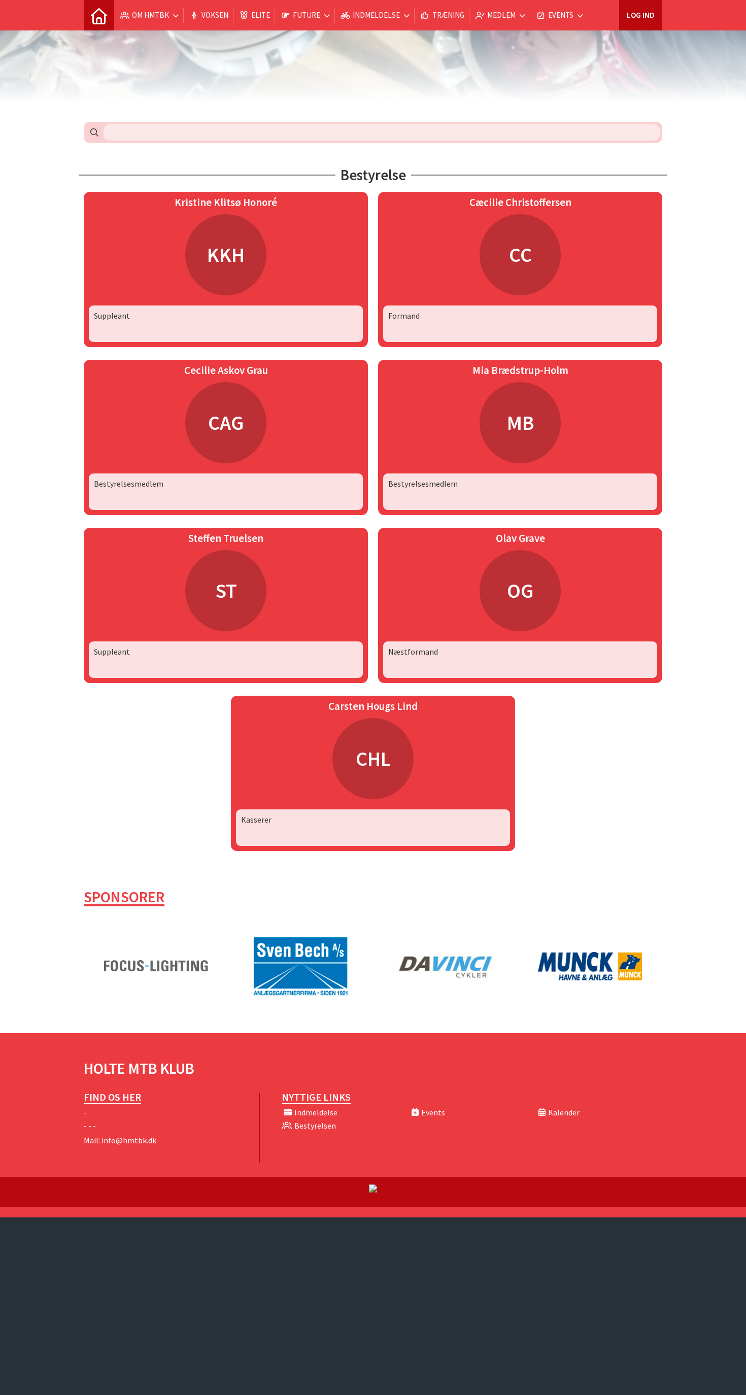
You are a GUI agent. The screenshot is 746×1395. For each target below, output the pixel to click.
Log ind (641, 15)
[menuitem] (99, 15)
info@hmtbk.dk (128, 1140)
